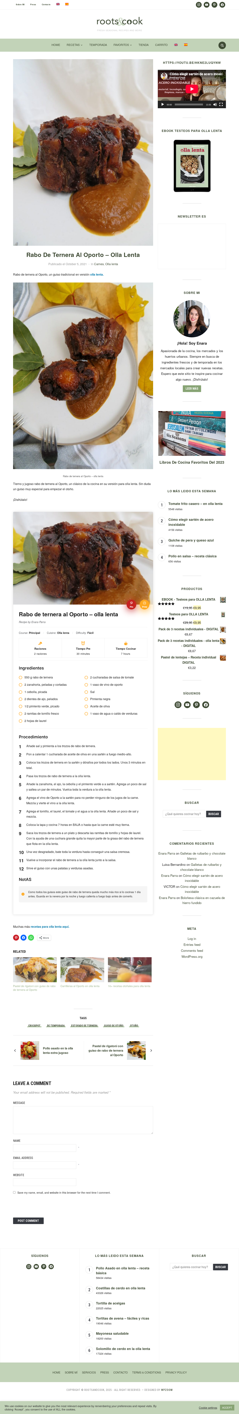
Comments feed (192, 950)
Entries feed (192, 944)
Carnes (99, 264)
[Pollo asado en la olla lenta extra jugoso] (30, 1050)
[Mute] (215, 104)
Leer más (192, 388)
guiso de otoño (113, 1025)
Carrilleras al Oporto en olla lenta (80, 986)
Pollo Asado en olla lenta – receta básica (122, 1270)
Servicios (89, 1372)
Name (16, 1141)
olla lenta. (96, 274)
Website (18, 1175)
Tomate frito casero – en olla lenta (195, 503)
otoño (134, 1025)
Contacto (46, 4)
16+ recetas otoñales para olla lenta (129, 986)
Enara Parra (166, 853)
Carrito (161, 45)
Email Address (23, 1158)
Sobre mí (20, 4)
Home (56, 45)
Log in (192, 938)
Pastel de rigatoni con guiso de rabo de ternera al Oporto (34, 988)
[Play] (162, 104)
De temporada (56, 1025)
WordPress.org (191, 956)
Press (33, 4)
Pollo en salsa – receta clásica (192, 556)
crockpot (34, 1025)
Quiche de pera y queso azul (191, 540)
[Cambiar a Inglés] (57, 4)
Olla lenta (111, 264)
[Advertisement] (192, 754)
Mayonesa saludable (112, 1333)
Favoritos (121, 45)
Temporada (98, 45)
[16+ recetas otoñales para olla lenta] (130, 969)
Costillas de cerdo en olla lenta (120, 1288)
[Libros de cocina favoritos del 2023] (192, 413)
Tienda (144, 45)
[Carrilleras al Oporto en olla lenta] (82, 969)
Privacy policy (176, 1372)
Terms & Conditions (146, 1372)
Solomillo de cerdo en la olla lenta (123, 1348)
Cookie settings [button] (208, 1407)
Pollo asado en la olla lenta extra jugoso (58, 1050)
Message (19, 1103)
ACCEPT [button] (227, 1407)
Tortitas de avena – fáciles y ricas (122, 1318)
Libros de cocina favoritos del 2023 (191, 462)
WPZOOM (167, 1389)
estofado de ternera (84, 1025)
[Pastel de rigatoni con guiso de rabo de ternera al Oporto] (35, 969)
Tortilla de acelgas (110, 1303)
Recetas (73, 45)
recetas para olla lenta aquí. (50, 926)
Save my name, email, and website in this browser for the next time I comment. (64, 1192)
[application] (192, 89)
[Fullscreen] (221, 104)
